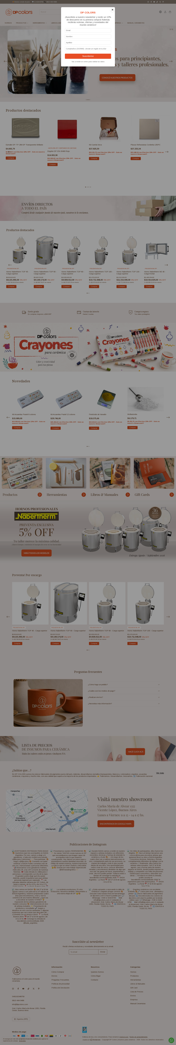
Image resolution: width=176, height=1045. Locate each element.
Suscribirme (88, 56)
